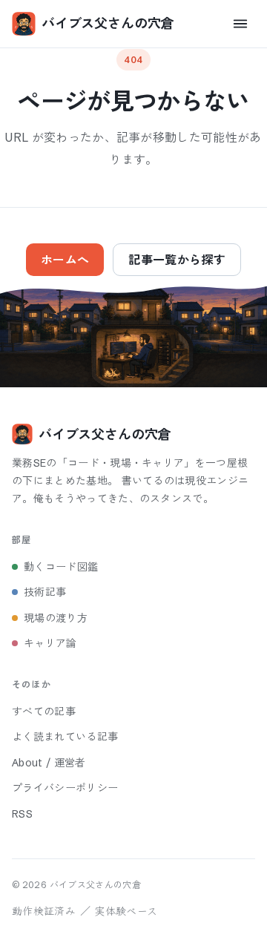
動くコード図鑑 (61, 567)
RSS (22, 814)
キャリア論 (50, 643)
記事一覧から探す (176, 259)
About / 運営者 (49, 762)
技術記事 (45, 592)
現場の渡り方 (56, 618)
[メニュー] (240, 24)
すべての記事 (44, 711)
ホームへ (65, 259)
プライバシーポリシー (65, 788)
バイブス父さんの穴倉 (108, 23)
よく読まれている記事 (65, 736)
